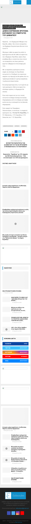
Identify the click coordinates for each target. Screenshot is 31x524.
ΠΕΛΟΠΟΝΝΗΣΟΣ (12, 28)
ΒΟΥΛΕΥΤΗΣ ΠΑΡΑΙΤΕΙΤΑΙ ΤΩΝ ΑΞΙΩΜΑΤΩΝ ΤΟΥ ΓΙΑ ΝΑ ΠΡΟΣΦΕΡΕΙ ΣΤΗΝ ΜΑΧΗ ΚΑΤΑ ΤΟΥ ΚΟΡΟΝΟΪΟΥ (15, 145)
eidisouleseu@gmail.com (22, 508)
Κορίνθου (18, 26)
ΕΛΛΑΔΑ (10, 26)
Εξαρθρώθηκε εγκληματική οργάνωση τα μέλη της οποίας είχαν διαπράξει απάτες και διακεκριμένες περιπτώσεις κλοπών (15, 211)
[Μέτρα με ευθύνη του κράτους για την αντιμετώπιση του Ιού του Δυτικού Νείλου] (6, 309)
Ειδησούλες (5, 26)
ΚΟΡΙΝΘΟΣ (17, 126)
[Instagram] (18, 513)
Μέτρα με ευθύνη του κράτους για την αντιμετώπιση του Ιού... (18, 309)
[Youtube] (22, 513)
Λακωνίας (23, 26)
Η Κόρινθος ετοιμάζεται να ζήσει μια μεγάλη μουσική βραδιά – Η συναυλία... (18, 470)
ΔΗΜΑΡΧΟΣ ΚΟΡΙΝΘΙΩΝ (8, 126)
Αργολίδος (12, 25)
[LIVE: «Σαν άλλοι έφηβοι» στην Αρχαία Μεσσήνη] (6, 329)
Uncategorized (6, 25)
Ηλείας (14, 26)
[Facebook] (9, 513)
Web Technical (18, 522)
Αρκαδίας (17, 25)
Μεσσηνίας (5, 28)
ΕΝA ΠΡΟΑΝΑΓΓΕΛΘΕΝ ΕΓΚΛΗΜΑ (11, 291)
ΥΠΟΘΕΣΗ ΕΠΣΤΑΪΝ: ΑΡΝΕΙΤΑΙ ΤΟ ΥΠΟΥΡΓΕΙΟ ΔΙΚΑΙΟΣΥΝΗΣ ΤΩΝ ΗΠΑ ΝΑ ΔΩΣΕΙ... (19, 319)
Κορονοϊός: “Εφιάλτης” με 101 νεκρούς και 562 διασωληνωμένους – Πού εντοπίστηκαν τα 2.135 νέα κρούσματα (15, 156)
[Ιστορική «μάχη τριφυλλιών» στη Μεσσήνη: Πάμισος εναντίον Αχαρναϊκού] (15, 416)
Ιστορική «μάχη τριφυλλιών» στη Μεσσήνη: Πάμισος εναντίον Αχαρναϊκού (14, 428)
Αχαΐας (21, 25)
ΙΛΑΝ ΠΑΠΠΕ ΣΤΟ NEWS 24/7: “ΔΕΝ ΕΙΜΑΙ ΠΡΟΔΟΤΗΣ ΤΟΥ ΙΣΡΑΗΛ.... (19, 299)
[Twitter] (13, 513)
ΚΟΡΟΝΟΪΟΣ (23, 126)
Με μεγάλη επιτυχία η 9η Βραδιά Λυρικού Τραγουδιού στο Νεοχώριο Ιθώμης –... (19, 459)
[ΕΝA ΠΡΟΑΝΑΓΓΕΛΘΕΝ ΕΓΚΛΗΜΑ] (15, 280)
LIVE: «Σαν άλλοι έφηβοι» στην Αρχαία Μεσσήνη (19, 328)
